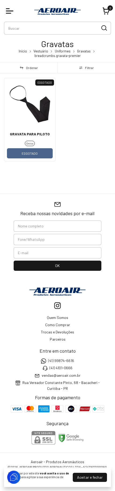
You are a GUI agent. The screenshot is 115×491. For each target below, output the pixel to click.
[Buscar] (103, 28)
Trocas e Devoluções (57, 332)
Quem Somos (57, 317)
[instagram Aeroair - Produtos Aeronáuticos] (57, 305)
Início (23, 51)
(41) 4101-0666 (60, 368)
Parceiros (58, 339)
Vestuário (40, 51)
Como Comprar (57, 324)
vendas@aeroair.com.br (61, 375)
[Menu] (10, 11)
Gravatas (84, 51)
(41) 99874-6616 (61, 360)
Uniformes (63, 51)
